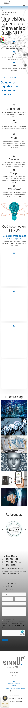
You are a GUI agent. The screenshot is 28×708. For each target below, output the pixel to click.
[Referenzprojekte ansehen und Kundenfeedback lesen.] (14, 186)
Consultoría (14, 108)
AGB (14, 681)
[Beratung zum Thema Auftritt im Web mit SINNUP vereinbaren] (14, 105)
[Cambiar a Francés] (12, 39)
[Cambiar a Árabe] (12, 42)
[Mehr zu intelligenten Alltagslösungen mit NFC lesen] (14, 253)
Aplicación (3, 24)
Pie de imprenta (14, 685)
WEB (2, 10)
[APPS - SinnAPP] (14, 362)
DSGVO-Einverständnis (8, 619)
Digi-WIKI (3, 27)
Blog (2, 31)
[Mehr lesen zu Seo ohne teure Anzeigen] (14, 326)
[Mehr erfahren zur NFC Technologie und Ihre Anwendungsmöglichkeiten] (14, 120)
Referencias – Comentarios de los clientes (14, 688)
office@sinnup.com (17, 701)
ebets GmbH (14, 691)
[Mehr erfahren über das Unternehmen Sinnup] (14, 156)
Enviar (5, 640)
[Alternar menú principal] (24, 6)
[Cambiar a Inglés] (12, 38)
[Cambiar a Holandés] (12, 41)
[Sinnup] (7, 2)
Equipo (14, 173)
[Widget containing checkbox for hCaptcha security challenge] (13, 633)
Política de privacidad (14, 683)
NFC (2, 7)
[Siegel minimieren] (8, 698)
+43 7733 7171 (18, 698)
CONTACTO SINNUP (6, 34)
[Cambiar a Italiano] (12, 40)
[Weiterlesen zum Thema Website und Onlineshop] (14, 134)
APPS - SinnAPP (14, 365)
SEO (2, 17)
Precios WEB (5, 14)
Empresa (14, 159)
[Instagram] (15, 675)
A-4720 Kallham (14, 695)
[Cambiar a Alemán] (12, 37)
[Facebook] (12, 675)
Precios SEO (5, 21)
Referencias (14, 188)
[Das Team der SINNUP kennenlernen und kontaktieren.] (14, 170)
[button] (2, 529)
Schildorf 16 (15, 693)
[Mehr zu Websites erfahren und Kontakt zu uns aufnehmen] (14, 291)
